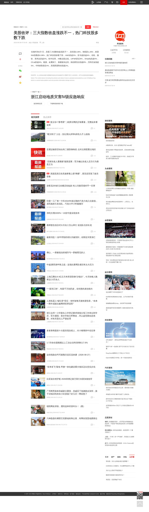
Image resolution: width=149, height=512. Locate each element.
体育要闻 (108, 220)
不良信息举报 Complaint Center (90, 510)
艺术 (106, 457)
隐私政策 (78, 510)
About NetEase (46, 510)
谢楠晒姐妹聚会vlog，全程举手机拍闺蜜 (118, 303)
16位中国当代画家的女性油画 (115, 495)
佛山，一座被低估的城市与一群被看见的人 (66, 252)
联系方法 (60, 510)
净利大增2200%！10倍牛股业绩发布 (63, 213)
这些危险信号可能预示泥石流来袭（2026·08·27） (69, 355)
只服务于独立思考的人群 (120, 46)
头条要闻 (108, 169)
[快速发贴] (20, 54)
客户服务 (72, 510)
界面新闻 (35, 42)
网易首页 (6, 2)
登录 (124, 2)
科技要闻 (108, 320)
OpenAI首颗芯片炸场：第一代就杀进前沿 (119, 358)
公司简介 (54, 510)
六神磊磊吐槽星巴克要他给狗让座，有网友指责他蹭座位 (72, 418)
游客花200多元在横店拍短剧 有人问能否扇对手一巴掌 (71, 186)
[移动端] (93, 2)
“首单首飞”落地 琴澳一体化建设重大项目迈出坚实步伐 (71, 367)
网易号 (22, 27)
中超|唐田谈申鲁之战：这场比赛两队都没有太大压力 (70, 264)
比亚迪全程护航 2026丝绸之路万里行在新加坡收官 (69, 379)
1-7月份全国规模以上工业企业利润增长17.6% (67, 343)
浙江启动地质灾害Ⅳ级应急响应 (58, 97)
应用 (12, 2)
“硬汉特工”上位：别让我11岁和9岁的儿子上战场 (68, 134)
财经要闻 (108, 121)
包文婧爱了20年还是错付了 (114, 292)
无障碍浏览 (19, 2)
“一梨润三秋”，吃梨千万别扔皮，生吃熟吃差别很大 (70, 289)
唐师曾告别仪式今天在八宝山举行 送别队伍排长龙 (69, 225)
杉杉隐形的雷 (110, 140)
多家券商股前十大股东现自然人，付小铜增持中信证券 (71, 330)
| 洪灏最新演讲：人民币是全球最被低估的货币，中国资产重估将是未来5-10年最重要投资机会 (119, 424)
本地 (125, 457)
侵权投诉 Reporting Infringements (115, 510)
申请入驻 (95, 27)
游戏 (119, 457)
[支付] (112, 2)
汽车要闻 (108, 368)
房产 (112, 457)
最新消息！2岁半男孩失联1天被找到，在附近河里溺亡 (71, 237)
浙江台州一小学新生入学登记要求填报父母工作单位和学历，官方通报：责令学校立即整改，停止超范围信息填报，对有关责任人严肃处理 (72, 316)
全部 (133, 58)
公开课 (131, 457)
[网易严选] (106, 2)
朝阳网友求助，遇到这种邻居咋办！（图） (66, 406)
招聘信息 (66, 510)
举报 (97, 42)
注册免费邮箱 (132, 2)
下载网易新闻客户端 (56, 103)
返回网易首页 (38, 103)
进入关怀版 (26, 2)
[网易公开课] (99, 2)
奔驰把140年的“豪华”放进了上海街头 (117, 394)
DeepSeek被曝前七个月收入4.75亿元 (118, 353)
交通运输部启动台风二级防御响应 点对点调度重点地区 (71, 149)
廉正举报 (102, 510)
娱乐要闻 (108, 272)
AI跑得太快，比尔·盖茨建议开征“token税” (119, 145)
